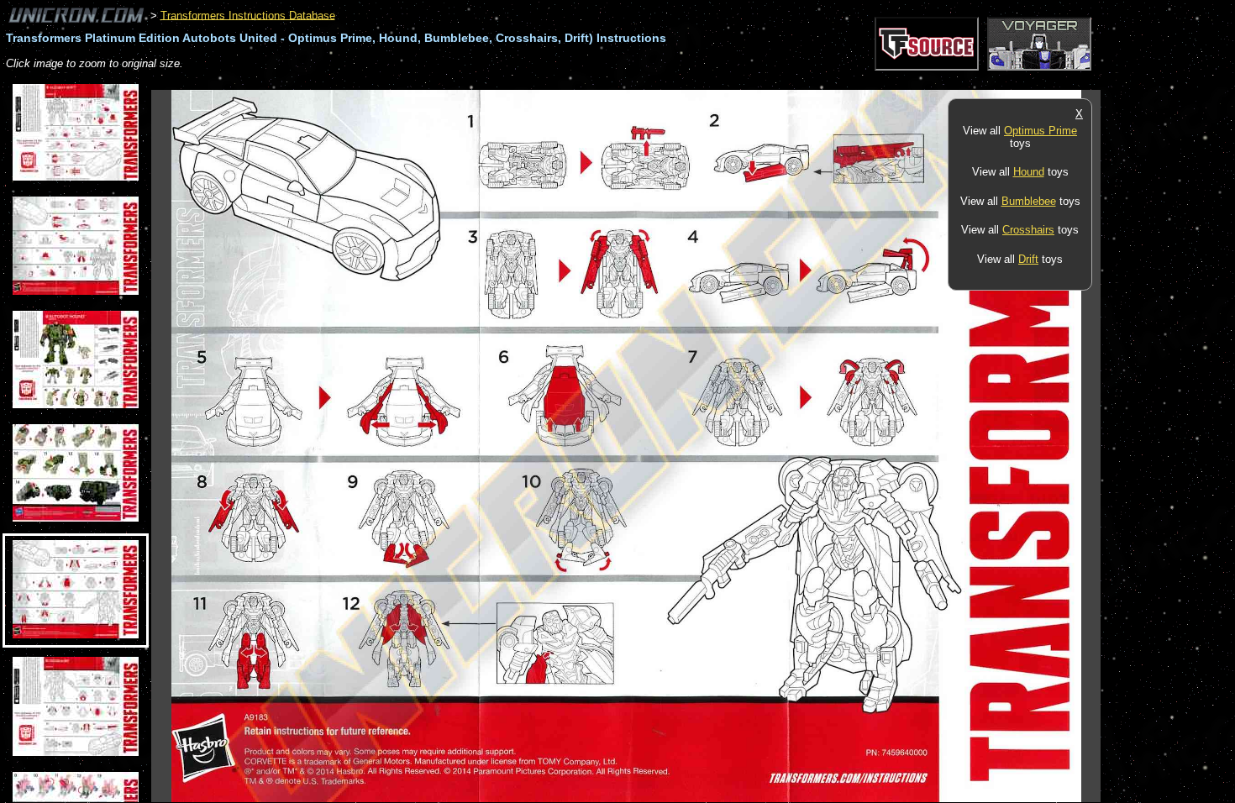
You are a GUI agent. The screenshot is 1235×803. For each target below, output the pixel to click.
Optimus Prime (1040, 130)
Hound (1028, 171)
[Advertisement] (457, 81)
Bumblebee (1028, 201)
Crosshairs (1028, 229)
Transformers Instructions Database (247, 14)
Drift (1028, 259)
